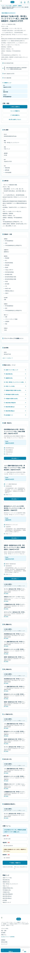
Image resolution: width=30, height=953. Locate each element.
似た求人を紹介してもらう (15, 119)
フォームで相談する (15, 111)
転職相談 (3, 940)
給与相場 (5, 900)
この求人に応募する (15, 106)
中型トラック (6, 886)
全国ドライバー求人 (7, 877)
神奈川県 (15, 5)
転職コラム (3, 934)
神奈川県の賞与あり (7, 896)
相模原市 (20, 5)
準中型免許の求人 (7, 890)
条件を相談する (15, 115)
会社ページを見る (7, 358)
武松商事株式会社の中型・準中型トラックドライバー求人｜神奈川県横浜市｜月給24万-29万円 (14, 431)
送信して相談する (16, 863)
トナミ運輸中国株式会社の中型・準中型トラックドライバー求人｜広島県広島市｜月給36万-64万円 (14, 468)
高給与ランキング (7, 902)
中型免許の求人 (6, 892)
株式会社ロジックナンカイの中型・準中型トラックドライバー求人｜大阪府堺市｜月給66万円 (14, 508)
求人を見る (14, 458)
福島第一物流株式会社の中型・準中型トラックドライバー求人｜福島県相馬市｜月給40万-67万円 (14, 547)
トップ (2, 5)
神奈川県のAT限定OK (8, 894)
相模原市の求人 (6, 882)
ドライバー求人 (8, 5)
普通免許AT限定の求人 (8, 888)
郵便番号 (5, 854)
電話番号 (5, 842)
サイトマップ (4, 944)
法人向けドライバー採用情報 (7, 936)
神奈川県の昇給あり (7, 898)
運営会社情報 (4, 942)
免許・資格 (3, 930)
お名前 (4, 835)
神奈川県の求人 (6, 879)
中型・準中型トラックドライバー (10, 884)
